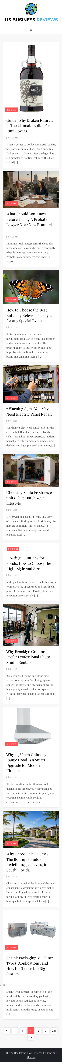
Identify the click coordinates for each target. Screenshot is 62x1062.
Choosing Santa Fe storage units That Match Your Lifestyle (29, 498)
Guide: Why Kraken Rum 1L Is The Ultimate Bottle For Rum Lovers (29, 125)
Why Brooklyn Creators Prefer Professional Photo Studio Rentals (28, 657)
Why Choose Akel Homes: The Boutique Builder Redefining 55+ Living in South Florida (27, 861)
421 (54, 1030)
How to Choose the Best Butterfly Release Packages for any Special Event (29, 315)
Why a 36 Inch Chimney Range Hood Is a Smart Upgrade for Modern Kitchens (26, 762)
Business (11, 109)
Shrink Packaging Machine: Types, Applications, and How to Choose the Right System (29, 965)
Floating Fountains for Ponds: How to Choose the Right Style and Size (28, 563)
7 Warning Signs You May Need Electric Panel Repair (29, 411)
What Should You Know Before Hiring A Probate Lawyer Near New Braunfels (30, 221)
